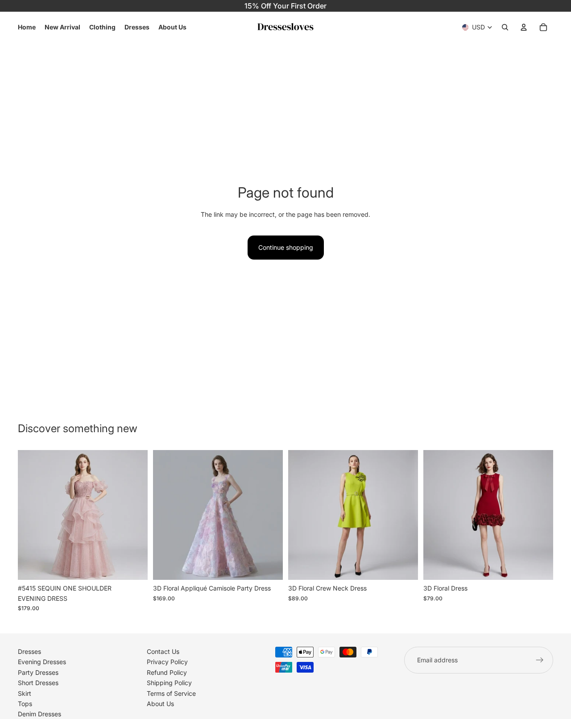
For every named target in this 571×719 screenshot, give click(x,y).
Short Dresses (38, 682)
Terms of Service (171, 693)
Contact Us (163, 651)
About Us (160, 703)
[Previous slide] (31, 515)
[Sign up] (539, 660)
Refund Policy (167, 672)
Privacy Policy (167, 661)
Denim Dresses (39, 714)
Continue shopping (285, 247)
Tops (25, 703)
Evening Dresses (42, 661)
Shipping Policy (169, 682)
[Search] (505, 27)
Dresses (29, 651)
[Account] (524, 27)
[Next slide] (134, 515)
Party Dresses (38, 672)
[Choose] (134, 566)
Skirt (24, 693)
